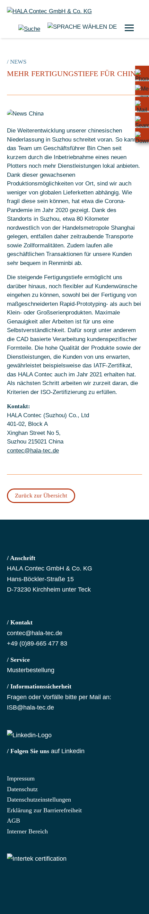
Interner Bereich (27, 831)
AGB (13, 820)
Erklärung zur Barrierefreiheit (44, 810)
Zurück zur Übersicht (41, 495)
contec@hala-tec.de (33, 450)
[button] (129, 28)
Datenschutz (22, 789)
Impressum (21, 778)
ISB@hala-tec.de (30, 707)
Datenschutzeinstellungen (39, 799)
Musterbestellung (30, 670)
